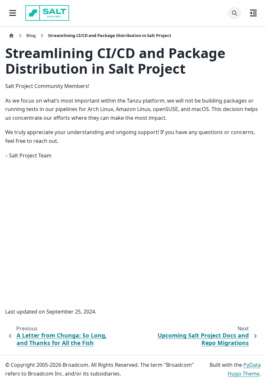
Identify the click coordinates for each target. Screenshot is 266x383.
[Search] (234, 13)
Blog (31, 35)
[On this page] (253, 13)
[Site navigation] (12, 13)
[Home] (11, 35)
